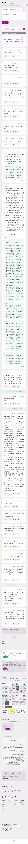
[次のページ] (14, 637)
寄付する (5, 778)
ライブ (10, 802)
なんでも (3, 5)
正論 (13, 5)
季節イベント (4, 810)
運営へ (22, 180)
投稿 (5, 22)
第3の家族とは (22, 802)
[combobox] (22, 18)
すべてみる (22, 37)
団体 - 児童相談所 (11, 584)
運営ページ (6, 657)
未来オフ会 (3, 812)
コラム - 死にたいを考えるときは (14, 391)
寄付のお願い (22, 804)
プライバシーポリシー (9, 815)
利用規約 (3, 815)
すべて (6, 29)
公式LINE (5, 669)
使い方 (3, 629)
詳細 (5, 43)
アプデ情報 (3, 808)
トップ (3, 802)
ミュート (9, 5)
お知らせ (3, 804)
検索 (24, 29)
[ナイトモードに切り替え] (18, 5)
